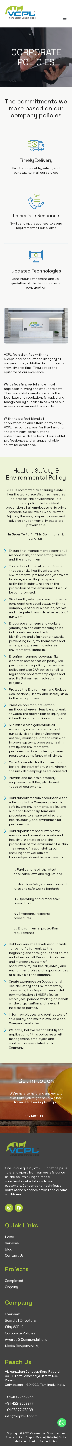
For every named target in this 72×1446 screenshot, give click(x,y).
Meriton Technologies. (43, 1441)
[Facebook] (19, 1208)
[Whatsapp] (61, 1422)
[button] (64, 18)
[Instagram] (9, 1208)
